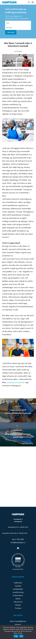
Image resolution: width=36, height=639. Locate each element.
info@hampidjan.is (18, 542)
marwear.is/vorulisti (15, 382)
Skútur (18, 598)
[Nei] (34, 632)
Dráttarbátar (18, 595)
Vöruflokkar (18, 577)
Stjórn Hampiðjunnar (18, 621)
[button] (33, 2)
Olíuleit (18, 605)
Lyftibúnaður (18, 589)
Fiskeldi (18, 586)
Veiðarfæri (18, 583)
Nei (21, 636)
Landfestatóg (18, 592)
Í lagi (16, 636)
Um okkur (18, 615)
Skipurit (18, 624)
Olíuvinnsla (18, 602)
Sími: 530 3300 (18, 539)
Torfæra (18, 608)
